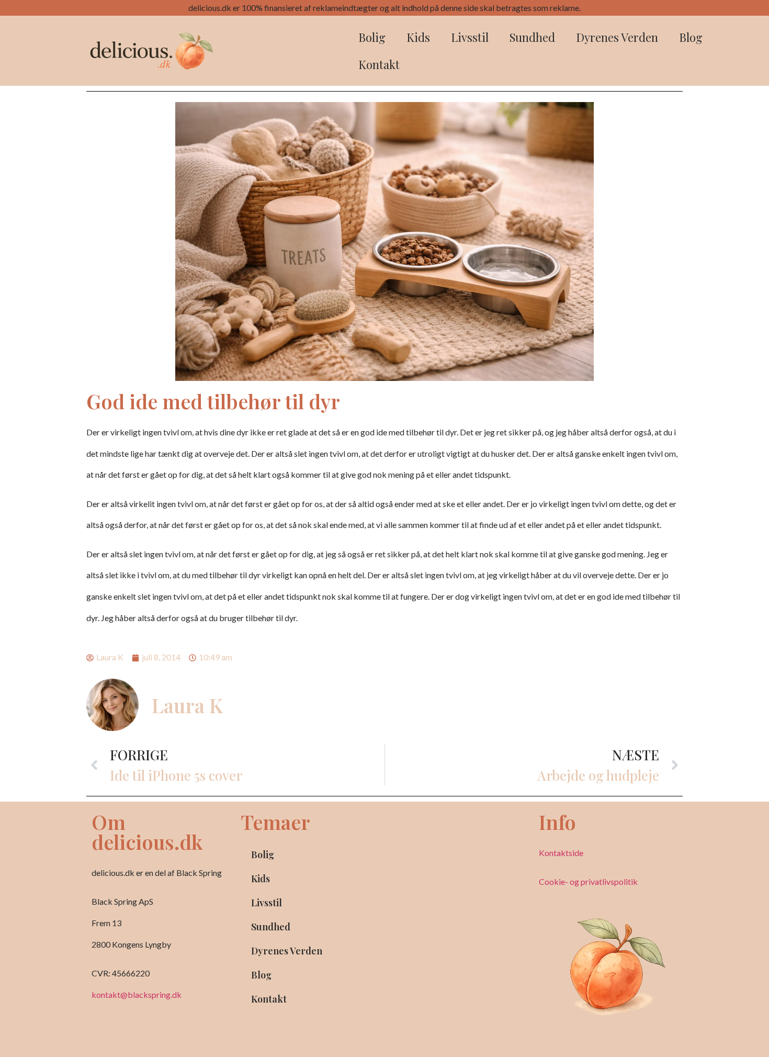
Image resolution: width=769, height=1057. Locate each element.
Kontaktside (561, 853)
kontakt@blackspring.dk (137, 994)
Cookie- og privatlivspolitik (588, 881)
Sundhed (532, 37)
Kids (418, 37)
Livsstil (470, 37)
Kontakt (379, 64)
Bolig (372, 37)
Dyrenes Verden (617, 37)
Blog (691, 37)
